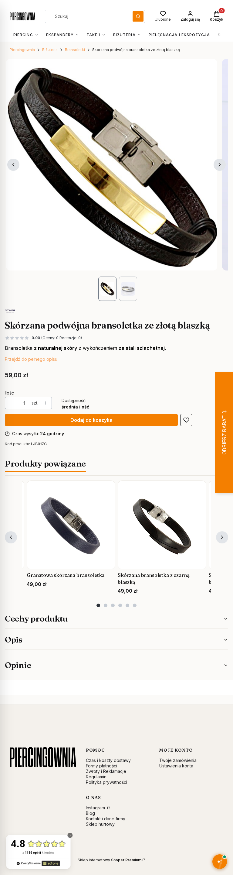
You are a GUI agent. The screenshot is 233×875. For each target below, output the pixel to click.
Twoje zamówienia (178, 760)
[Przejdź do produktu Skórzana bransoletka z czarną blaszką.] (162, 525)
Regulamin (96, 776)
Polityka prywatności (106, 782)
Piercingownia (22, 49)
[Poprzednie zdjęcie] (13, 165)
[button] (138, 16)
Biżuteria (50, 49)
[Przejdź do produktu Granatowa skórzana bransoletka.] (71, 525)
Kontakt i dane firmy (105, 818)
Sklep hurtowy (100, 824)
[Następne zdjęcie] (220, 165)
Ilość (9, 392)
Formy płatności (101, 765)
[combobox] (87, 16)
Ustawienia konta (176, 765)
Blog (90, 813)
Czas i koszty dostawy (108, 760)
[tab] (98, 605)
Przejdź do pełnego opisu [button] (31, 359)
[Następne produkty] (222, 537)
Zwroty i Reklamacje (106, 771)
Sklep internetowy (109, 860)
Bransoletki (75, 49)
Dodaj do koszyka (91, 420)
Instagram (96, 807)
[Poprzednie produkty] (11, 537)
